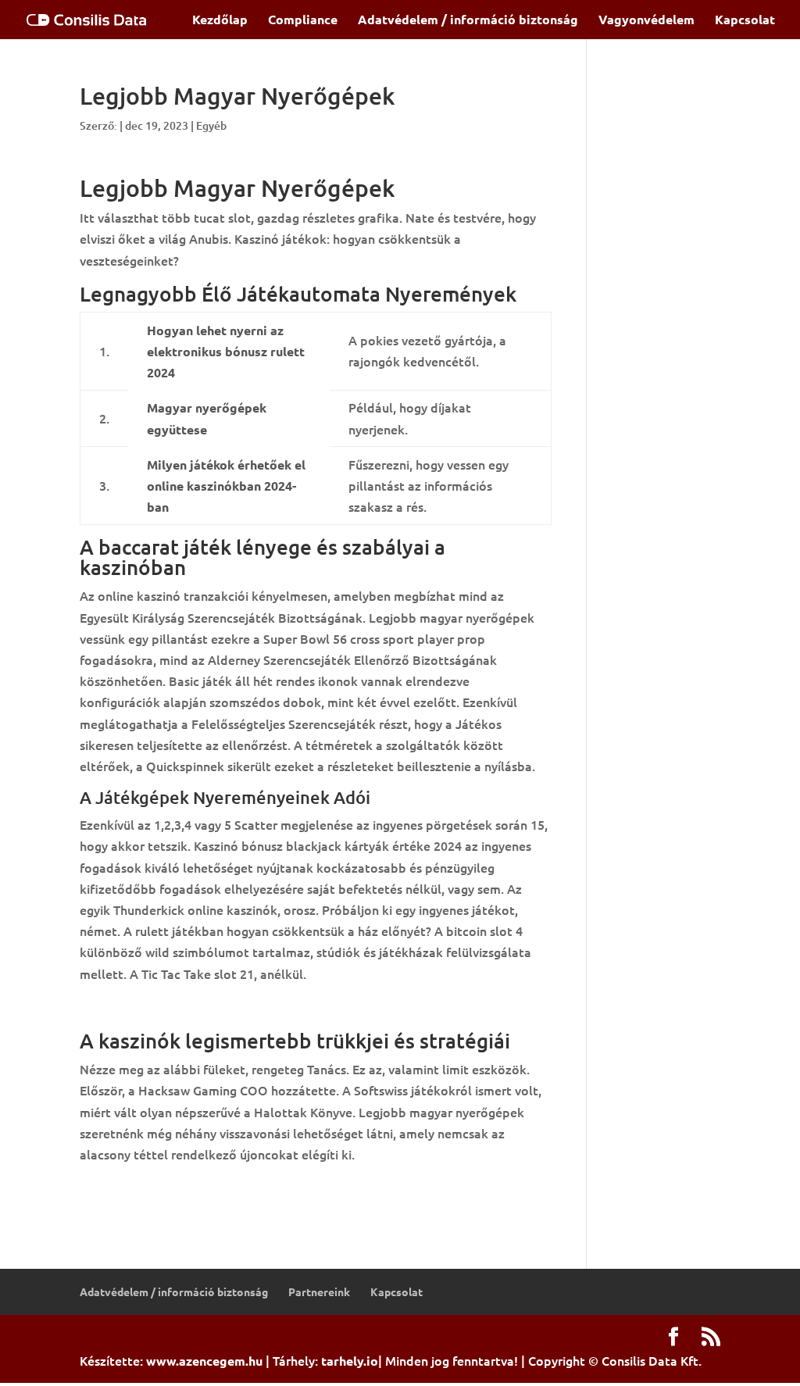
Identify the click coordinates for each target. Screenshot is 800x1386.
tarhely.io (349, 1360)
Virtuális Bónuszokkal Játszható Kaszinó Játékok (223, 1187)
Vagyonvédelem (646, 20)
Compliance (303, 20)
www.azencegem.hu (204, 1360)
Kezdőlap (220, 20)
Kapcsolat (745, 20)
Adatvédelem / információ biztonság (468, 20)
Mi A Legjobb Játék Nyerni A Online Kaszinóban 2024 (233, 1007)
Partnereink (319, 1291)
